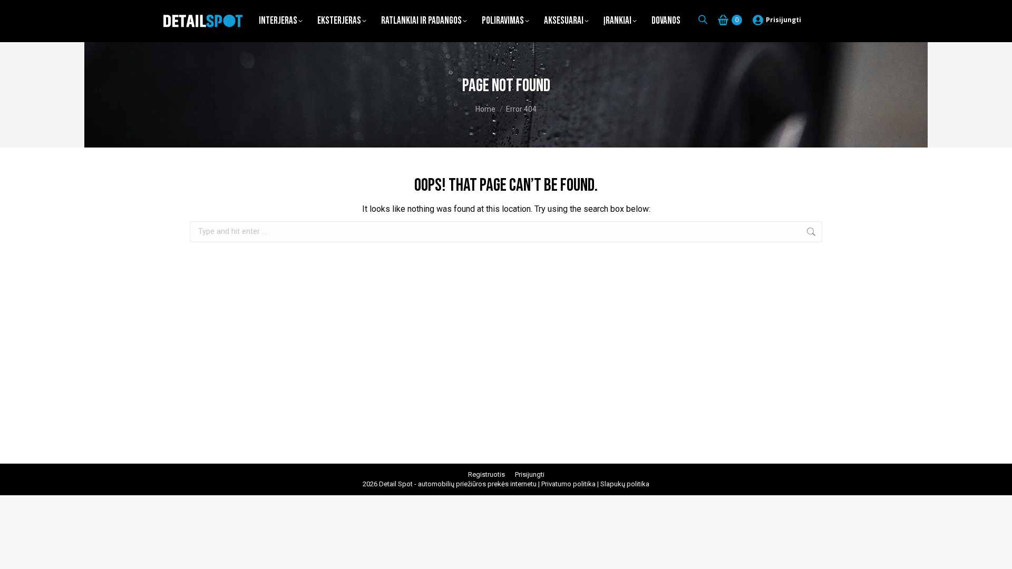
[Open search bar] (702, 19)
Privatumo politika (568, 484)
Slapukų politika (624, 484)
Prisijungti (783, 19)
